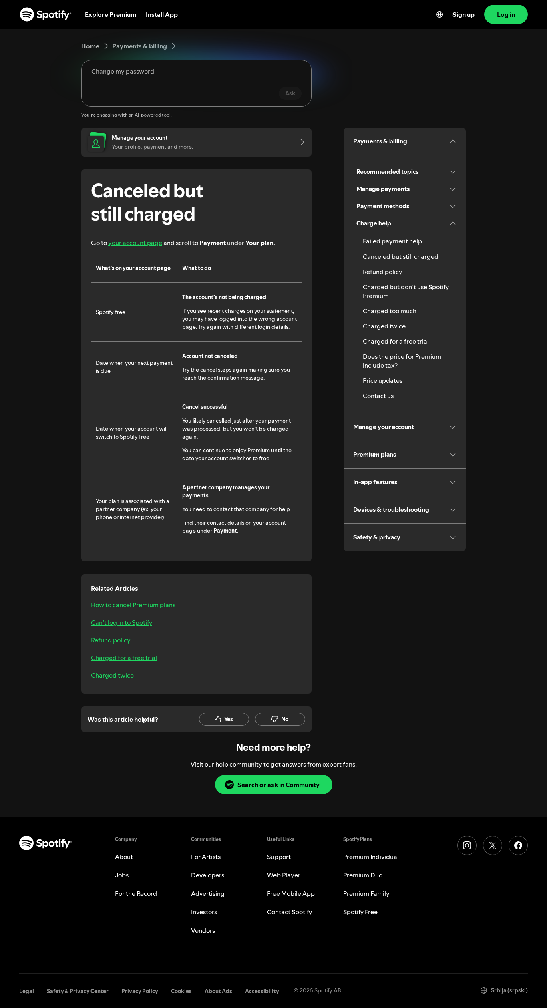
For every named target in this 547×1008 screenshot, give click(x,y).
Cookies (181, 991)
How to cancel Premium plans (133, 604)
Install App (162, 14)
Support (279, 856)
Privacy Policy (139, 991)
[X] (492, 845)
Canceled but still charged (400, 256)
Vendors (203, 930)
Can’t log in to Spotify (121, 622)
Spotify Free (360, 911)
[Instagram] (467, 845)
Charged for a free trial (124, 657)
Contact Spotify (289, 911)
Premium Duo (362, 875)
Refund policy (111, 640)
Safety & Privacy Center (78, 991)
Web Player (283, 875)
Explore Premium (110, 14)
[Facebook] (518, 845)
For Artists (206, 856)
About (124, 856)
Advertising (208, 893)
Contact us (378, 395)
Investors (204, 911)
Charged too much (389, 310)
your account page (135, 242)
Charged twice (112, 675)
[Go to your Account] (299, 142)
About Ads (218, 991)
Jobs (122, 875)
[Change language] (439, 14)
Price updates (382, 380)
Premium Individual (371, 856)
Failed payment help (392, 241)
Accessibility (262, 991)
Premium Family (366, 893)
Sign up (463, 14)
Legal (26, 991)
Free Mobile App (291, 893)
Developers (207, 875)
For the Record (136, 893)
